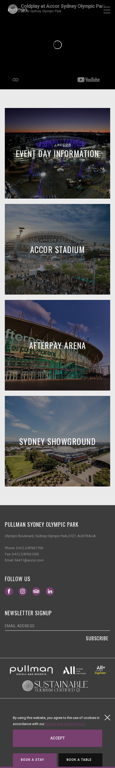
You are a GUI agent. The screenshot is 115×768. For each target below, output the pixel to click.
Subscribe (97, 638)
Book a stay (32, 760)
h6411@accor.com (29, 560)
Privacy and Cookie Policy (65, 724)
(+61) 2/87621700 (29, 548)
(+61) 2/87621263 (25, 554)
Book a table (79, 760)
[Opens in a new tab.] (31, 670)
